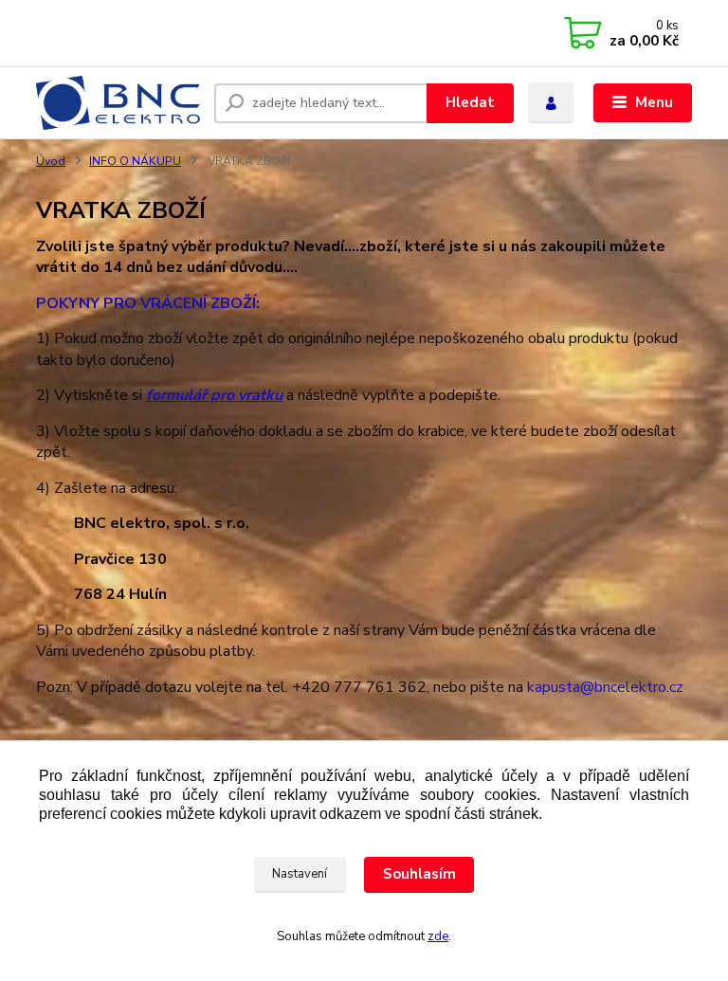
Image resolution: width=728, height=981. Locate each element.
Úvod (50, 161)
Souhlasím (419, 873)
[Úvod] (118, 103)
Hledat (470, 102)
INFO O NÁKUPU (135, 161)
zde (438, 936)
